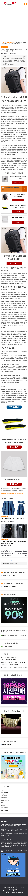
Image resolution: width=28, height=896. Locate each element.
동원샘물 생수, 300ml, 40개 (9, 657)
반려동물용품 (4, 797)
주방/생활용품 (4, 807)
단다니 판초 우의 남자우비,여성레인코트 (12, 519)
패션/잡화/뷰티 (10, 42)
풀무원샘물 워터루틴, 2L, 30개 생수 (10, 665)
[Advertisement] (14, 23)
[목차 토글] (24, 57)
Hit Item (10, 2)
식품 (2, 802)
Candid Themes (18, 892)
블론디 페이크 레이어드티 (9, 64)
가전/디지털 (4, 795)
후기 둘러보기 (14, 407)
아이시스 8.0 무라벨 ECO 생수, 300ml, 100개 (13, 662)
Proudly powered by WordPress (13, 890)
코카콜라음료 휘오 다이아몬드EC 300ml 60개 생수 (14, 667)
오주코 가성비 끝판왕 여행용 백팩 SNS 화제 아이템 (14, 58)
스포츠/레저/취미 (5, 800)
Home (4, 42)
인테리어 (3, 805)
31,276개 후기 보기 (17, 182)
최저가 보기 (18, 200)
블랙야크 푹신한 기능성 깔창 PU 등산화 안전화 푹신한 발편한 (15, 62)
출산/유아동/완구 (5, 810)
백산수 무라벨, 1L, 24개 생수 (9, 660)
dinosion (13, 53)
